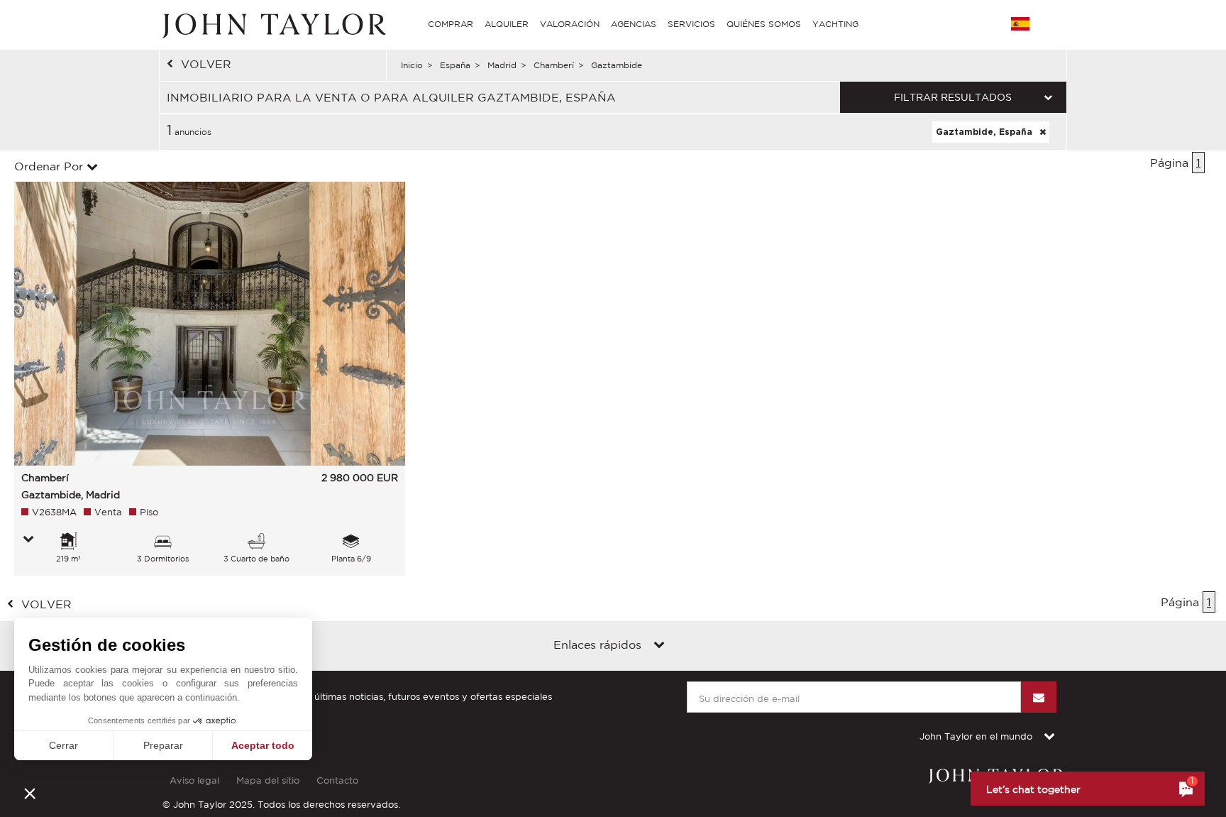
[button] (30, 793)
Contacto (337, 780)
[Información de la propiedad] (28, 540)
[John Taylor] (272, 24)
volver (206, 63)
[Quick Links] (659, 646)
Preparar (163, 745)
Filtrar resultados (953, 97)
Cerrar (63, 745)
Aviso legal (194, 780)
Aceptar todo (262, 745)
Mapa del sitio (267, 780)
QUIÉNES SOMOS (764, 23)
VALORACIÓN (570, 23)
